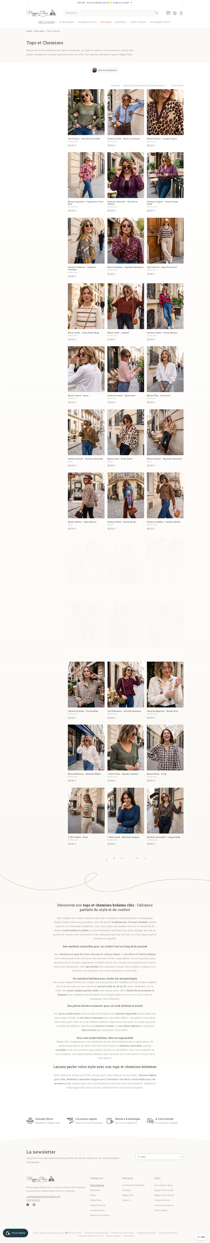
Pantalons (95, 1190)
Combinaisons (97, 1210)
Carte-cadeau (161, 1210)
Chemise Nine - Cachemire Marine (84, 588)
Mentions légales (114, 1236)
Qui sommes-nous (163, 1185)
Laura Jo (126, 1200)
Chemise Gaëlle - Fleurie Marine (162, 332)
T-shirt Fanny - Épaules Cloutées (122, 774)
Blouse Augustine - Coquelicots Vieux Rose (86, 202)
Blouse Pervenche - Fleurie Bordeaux (85, 651)
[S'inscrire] (180, 1156)
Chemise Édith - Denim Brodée (122, 522)
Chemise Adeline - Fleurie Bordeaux (124, 651)
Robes (93, 1195)
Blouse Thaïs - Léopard (118, 332)
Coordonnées (128, 1236)
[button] (181, 13)
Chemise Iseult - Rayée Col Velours (123, 138)
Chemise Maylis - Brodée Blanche (163, 588)
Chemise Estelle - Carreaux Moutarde (85, 459)
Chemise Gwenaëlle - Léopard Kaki (163, 837)
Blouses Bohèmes (107, 70)
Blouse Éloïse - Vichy (157, 774)
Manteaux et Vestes (100, 1215)
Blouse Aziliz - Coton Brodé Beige (83, 332)
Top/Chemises (97, 1185)
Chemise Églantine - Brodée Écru (162, 711)
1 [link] (106, 858)
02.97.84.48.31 (33, 1199)
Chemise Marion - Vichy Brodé (121, 588)
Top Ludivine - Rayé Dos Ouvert (162, 267)
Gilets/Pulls (95, 1200)
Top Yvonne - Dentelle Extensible (84, 138)
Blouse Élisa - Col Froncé (158, 395)
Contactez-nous (162, 1200)
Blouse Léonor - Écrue (78, 395)
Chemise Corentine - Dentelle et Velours (122, 202)
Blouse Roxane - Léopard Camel (162, 138)
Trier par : (116, 85)
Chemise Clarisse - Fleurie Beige (83, 711)
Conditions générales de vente (91, 1236)
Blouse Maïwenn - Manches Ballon (84, 774)
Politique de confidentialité (123, 1233)
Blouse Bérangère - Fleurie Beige (162, 651)
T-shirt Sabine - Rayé (78, 837)
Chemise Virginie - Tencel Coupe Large (162, 202)
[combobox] (111, 13)
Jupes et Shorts (97, 1205)
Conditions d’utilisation (146, 1233)
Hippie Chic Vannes (164, 1195)
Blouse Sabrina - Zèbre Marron (82, 522)
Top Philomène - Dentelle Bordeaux (124, 711)
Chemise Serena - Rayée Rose (121, 395)
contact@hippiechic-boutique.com (43, 1196)
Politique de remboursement (97, 1233)
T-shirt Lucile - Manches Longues (123, 837)
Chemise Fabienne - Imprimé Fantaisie (82, 268)
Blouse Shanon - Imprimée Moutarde (164, 459)
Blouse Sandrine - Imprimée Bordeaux (125, 267)
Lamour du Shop (74, 1233)
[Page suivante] (145, 858)
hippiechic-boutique (48, 1233)
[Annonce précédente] (27, 2)
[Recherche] (156, 13)
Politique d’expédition (168, 1233)
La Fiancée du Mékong (133, 1185)
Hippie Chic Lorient (164, 1190)
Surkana (126, 1190)
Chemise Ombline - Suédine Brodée (163, 522)
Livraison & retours (164, 1205)
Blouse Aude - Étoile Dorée (120, 459)
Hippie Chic (128, 1195)
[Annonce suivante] (182, 2)
